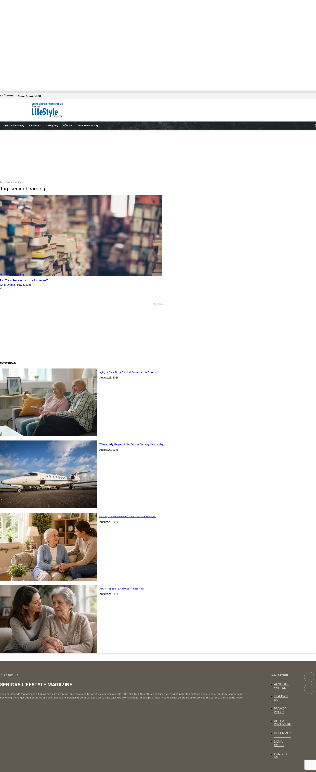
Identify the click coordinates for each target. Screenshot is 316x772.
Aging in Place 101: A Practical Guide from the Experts (127, 372)
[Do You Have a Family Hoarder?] (81, 235)
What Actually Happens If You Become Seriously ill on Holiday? (132, 444)
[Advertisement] (155, 110)
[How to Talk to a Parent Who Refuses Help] (48, 619)
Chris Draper (7, 284)
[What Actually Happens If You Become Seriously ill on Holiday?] (48, 474)
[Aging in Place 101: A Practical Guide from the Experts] (48, 402)
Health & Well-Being (12, 274)
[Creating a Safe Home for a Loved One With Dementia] (48, 547)
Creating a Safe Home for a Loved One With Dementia (127, 516)
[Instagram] (309, 689)
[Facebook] (314, 96)
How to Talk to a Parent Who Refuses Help (121, 588)
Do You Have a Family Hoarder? (24, 280)
